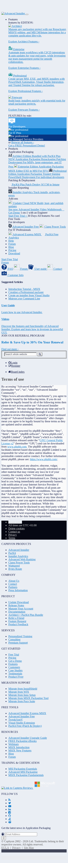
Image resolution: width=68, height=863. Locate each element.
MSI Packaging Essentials (22, 768)
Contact (12, 583)
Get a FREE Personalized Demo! (26, 145)
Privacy (16, 847)
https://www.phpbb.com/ (43, 459)
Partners (12, 587)
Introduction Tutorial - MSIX (24, 289)
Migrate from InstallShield (22, 688)
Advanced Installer (18, 549)
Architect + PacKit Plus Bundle (25, 614)
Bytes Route (15, 568)
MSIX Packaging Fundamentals (26, 775)
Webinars (13, 744)
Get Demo (14, 212)
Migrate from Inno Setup (22, 694)
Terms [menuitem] (11, 537)
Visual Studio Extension (21, 722)
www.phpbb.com (17, 446)
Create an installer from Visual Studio (29, 295)
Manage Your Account (20, 608)
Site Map (29, 847)
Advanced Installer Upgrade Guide (27, 737)
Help (11, 240)
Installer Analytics (18, 556)
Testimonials (15, 673)
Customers (14, 667)
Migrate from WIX (18, 691)
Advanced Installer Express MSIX (27, 713)
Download (14, 253)
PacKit (12, 553)
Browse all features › (22, 142)
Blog (11, 247)
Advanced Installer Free (21, 716)
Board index (15, 522)
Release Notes (16, 605)
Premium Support (18, 642)
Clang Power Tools (19, 562)
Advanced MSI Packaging (22, 771)
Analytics (13, 237)
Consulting (14, 639)
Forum (12, 243)
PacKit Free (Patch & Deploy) (25, 725)
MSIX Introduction (18, 747)
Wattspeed (14, 565)
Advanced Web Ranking (22, 559)
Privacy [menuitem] (12, 534)
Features (13, 19)
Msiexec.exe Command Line (24, 298)
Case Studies (15, 670)
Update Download (18, 602)
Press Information (18, 590)
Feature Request (17, 621)
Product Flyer (15, 676)
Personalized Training (20, 636)
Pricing (12, 250)
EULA (5, 847)
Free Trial (13, 654)
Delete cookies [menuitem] (16, 528)
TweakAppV (15, 719)
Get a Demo (15, 660)
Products (13, 148)
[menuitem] (12, 362)
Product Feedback (18, 624)
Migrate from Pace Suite (21, 701)
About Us (13, 580)
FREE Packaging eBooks (22, 741)
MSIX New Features (19, 750)
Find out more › (9, 349)
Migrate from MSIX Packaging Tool (28, 698)
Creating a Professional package (26, 292)
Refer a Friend (16, 618)
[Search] (39, 354)
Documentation (16, 611)
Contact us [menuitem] (14, 531)
